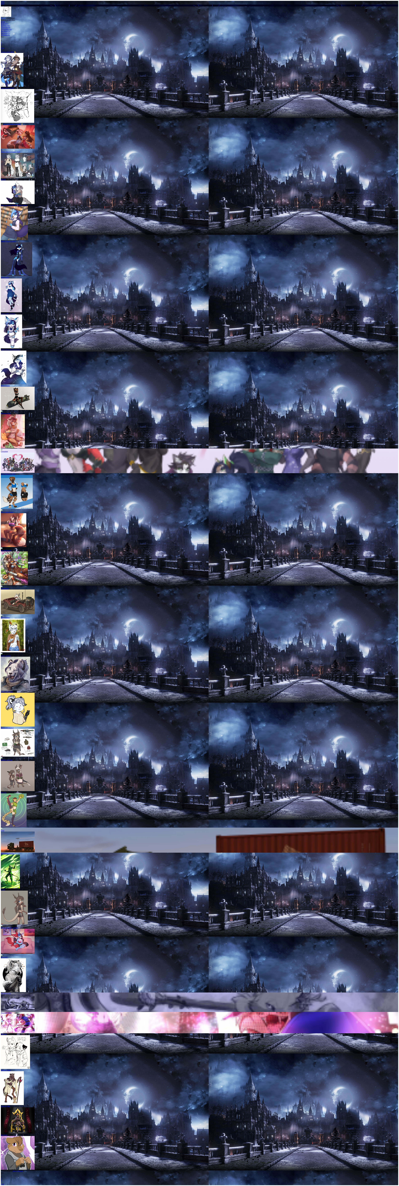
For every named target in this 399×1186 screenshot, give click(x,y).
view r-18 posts (17, 1171)
